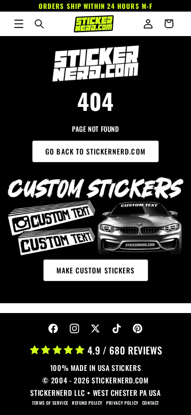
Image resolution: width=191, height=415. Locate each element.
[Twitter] (95, 328)
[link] (95, 63)
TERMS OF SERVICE (50, 402)
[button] (18, 23)
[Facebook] (53, 328)
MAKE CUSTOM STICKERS (95, 270)
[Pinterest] (137, 328)
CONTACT (150, 402)
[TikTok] (116, 328)
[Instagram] (74, 328)
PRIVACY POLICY (122, 402)
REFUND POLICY (87, 402)
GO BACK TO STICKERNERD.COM (95, 151)
